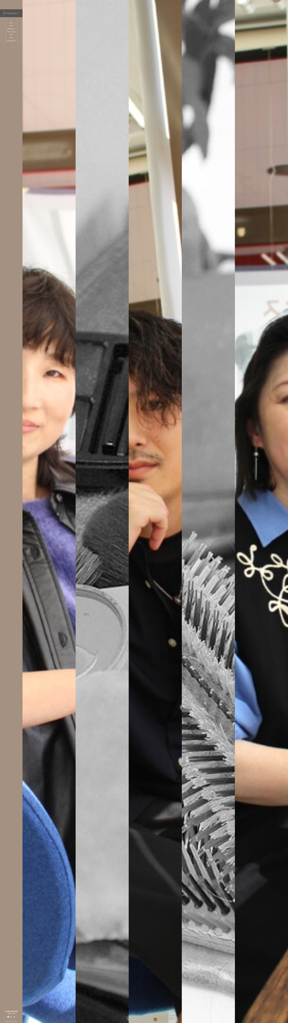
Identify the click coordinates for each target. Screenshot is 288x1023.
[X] (11, 1017)
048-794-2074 (12, 1011)
